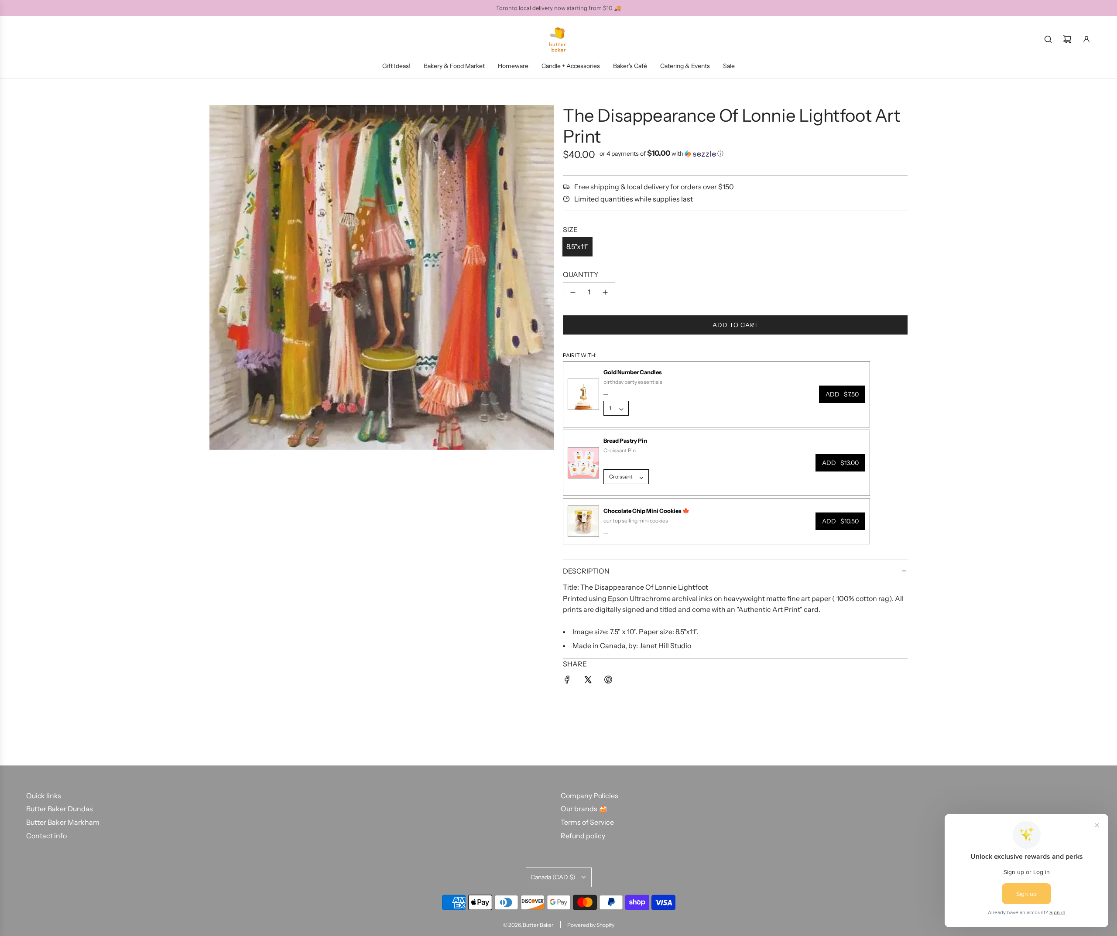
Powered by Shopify (590, 925)
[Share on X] (587, 681)
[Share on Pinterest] (608, 681)
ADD (842, 394)
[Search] (1048, 39)
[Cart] (1067, 39)
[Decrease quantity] (572, 292)
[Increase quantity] (605, 292)
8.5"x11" (577, 246)
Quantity (581, 274)
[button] (661, 153)
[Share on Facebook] (567, 681)
